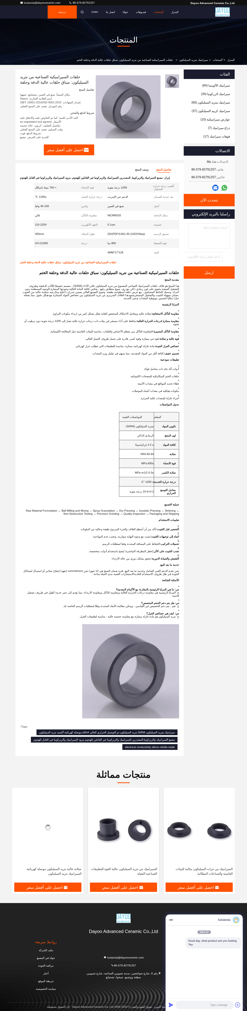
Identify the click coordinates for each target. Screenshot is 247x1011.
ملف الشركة (46, 950)
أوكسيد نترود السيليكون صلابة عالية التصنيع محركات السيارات (48, 871)
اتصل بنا (110, 12)
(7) (219, 128)
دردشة (62, 12)
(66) (210, 102)
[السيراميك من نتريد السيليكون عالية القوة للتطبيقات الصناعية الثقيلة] (199, 827)
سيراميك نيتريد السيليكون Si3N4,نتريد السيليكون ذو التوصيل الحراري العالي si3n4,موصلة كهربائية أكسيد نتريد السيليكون (107, 732)
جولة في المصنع (46, 957)
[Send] (171, 1005)
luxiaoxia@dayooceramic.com (42, 2)
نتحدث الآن (209, 200)
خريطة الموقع (46, 981)
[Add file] (237, 1005)
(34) (215, 94)
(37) (211, 111)
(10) (215, 119)
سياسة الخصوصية (46, 988)
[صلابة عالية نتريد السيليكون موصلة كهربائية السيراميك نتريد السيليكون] (123, 827)
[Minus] (171, 920)
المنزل (174, 12)
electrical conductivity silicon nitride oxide (150, 747)
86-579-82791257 (83, 2)
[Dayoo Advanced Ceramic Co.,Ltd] (222, 12)
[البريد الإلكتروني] (215, 187)
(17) (216, 136)
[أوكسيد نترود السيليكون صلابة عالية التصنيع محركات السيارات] (47, 827)
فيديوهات (141, 12)
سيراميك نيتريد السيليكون (193, 59)
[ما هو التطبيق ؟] (224, 188)
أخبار (46, 973)
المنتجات (158, 12)
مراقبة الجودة (46, 965)
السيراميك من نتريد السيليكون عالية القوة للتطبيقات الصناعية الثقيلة (200, 871)
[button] (228, 837)
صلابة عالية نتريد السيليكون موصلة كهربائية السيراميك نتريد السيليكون (129, 871)
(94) (216, 85)
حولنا (125, 12)
